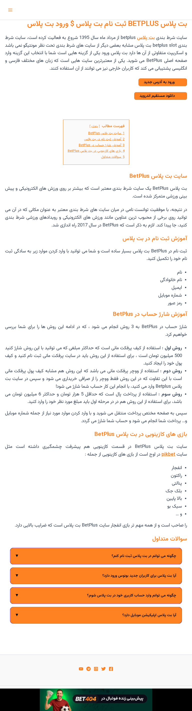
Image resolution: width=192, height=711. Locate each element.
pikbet (168, 454)
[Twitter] (103, 669)
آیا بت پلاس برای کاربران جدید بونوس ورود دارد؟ (96, 575)
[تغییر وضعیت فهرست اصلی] (10, 10)
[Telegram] (88, 669)
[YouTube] (81, 669)
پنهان (94, 126)
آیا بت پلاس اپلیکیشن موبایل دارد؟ (96, 615)
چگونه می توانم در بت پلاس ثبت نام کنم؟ (96, 555)
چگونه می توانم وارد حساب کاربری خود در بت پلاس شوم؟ (96, 595)
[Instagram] (96, 669)
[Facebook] (111, 669)
